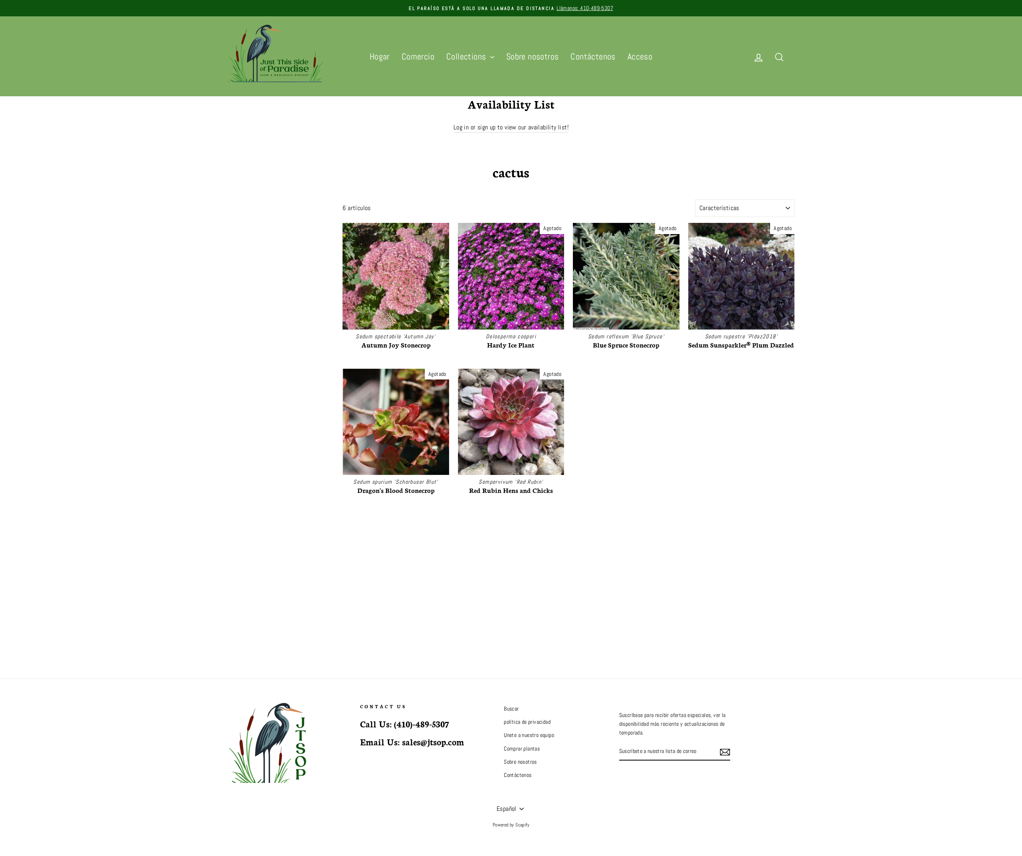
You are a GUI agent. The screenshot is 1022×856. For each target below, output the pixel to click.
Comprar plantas (522, 748)
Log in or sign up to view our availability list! (511, 127)
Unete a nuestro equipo (529, 735)
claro (318, 221)
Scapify (522, 825)
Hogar (380, 56)
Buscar (511, 708)
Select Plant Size (244, 205)
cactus (236, 240)
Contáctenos (592, 56)
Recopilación (252, 223)
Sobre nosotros (532, 56)
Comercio (418, 56)
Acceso (640, 56)
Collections (467, 56)
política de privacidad (527, 722)
